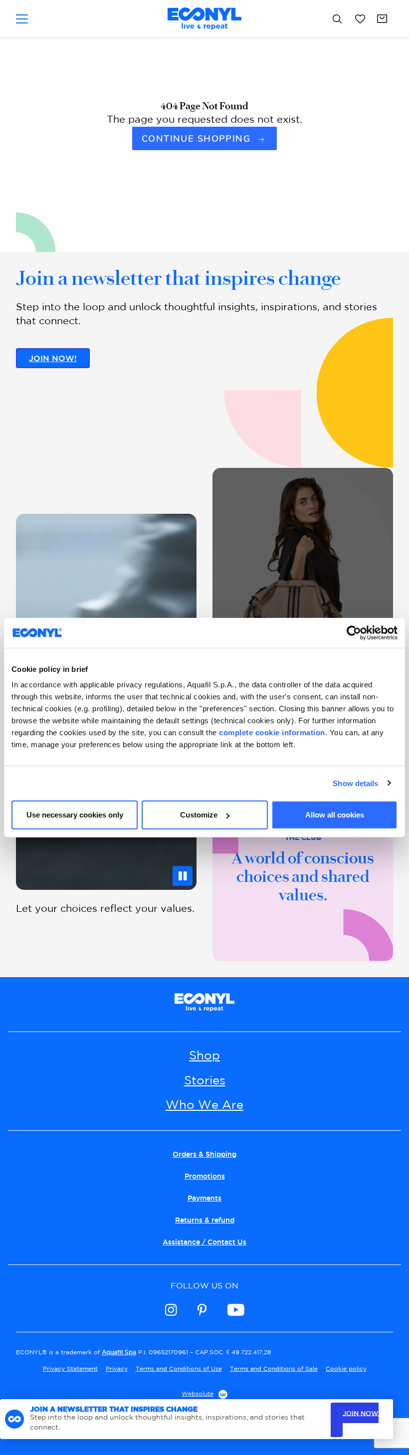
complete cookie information (272, 732)
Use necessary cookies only (74, 815)
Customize (198, 815)
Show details (355, 783)
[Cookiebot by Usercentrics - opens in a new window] (354, 632)
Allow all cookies (334, 815)
